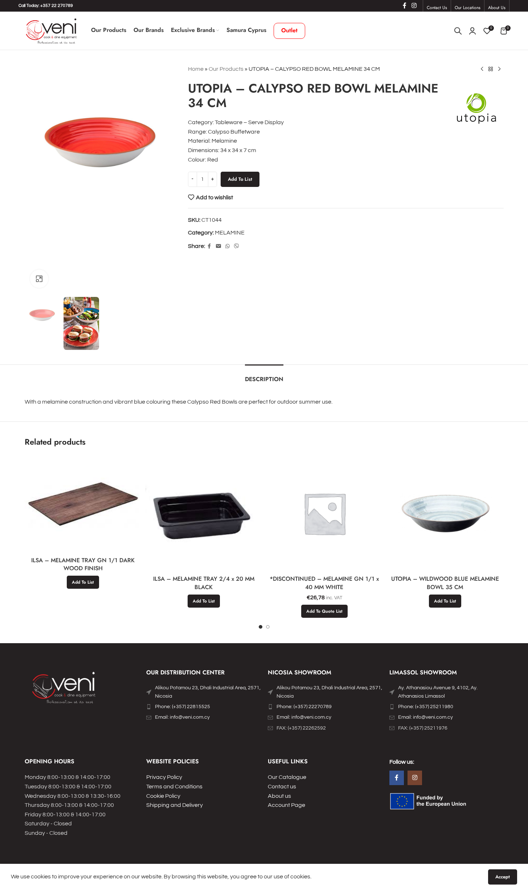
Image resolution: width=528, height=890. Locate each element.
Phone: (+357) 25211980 (425, 706)
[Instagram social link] (414, 5)
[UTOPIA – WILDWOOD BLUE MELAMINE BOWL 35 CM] (445, 513)
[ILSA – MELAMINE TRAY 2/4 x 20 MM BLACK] (203, 513)
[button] (83, 582)
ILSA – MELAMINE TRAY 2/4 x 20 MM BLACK (203, 583)
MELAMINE (230, 233)
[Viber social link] (236, 246)
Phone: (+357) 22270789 (304, 706)
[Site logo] (51, 30)
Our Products (226, 69)
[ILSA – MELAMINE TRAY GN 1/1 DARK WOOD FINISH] (83, 504)
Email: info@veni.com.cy (182, 717)
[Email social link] (218, 246)
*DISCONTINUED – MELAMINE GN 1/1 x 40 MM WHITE (324, 583)
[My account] (472, 31)
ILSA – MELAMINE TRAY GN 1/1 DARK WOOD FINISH (83, 564)
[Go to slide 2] (268, 627)
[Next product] (499, 69)
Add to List (240, 179)
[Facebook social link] (404, 5)
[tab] (264, 375)
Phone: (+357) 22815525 (182, 706)
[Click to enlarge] (39, 279)
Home (196, 69)
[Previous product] (482, 69)
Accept (502, 876)
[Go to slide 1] (260, 627)
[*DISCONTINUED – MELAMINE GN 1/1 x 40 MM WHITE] (324, 513)
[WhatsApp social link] (227, 246)
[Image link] (65, 689)
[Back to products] (490, 69)
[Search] (458, 31)
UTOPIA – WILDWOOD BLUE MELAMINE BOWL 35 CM (445, 583)
